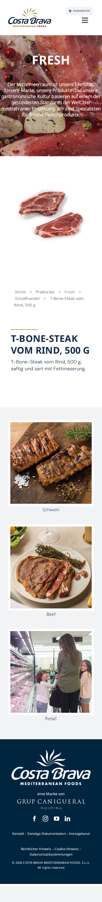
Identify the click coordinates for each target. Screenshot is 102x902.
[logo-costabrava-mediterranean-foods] (29, 17)
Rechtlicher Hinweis (36, 849)
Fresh (69, 291)
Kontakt (18, 833)
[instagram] (45, 818)
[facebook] (34, 818)
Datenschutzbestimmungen (51, 854)
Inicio (20, 291)
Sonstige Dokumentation (46, 833)
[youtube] (56, 818)
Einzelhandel (27, 298)
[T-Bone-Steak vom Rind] (51, 213)
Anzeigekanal (79, 833)
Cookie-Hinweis (67, 849)
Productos (45, 291)
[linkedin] (67, 818)
